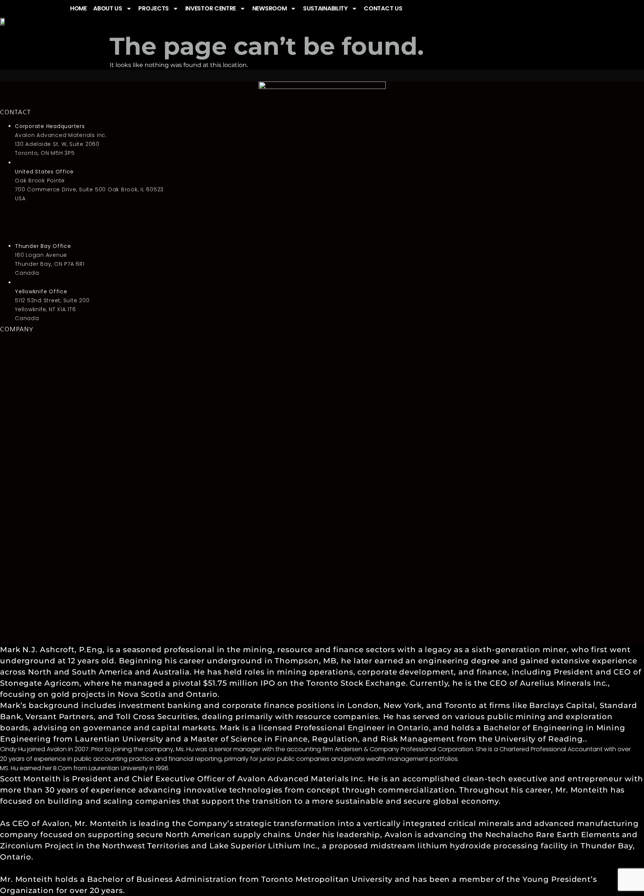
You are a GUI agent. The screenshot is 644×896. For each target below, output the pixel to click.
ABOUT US (107, 8)
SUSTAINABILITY (325, 8)
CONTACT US (383, 8)
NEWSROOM (269, 8)
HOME (78, 8)
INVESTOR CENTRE (210, 8)
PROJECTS (153, 8)
